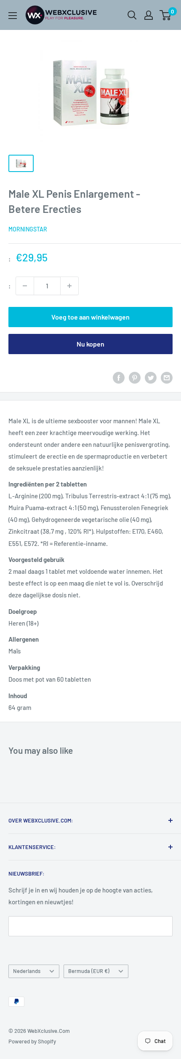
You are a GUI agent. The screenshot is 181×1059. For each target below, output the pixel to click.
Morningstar (27, 229)
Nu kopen (90, 344)
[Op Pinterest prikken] (135, 377)
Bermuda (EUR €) (88, 971)
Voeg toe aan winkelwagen (90, 317)
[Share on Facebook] (119, 377)
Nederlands (26, 971)
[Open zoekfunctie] (132, 15)
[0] (165, 15)
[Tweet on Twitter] (151, 377)
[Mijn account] (148, 15)
